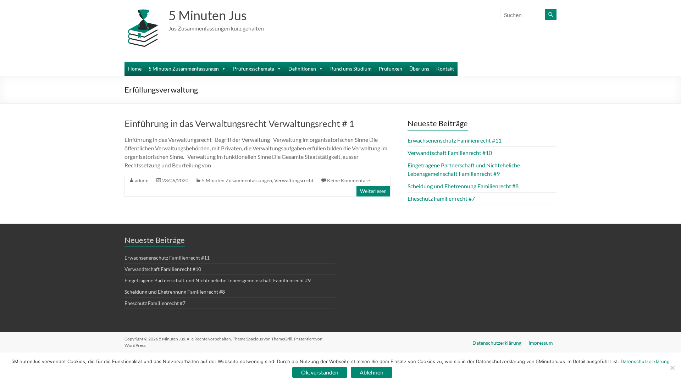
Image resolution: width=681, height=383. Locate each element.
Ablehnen (371, 372)
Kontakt (445, 69)
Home (135, 69)
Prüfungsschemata (253, 69)
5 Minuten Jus (207, 15)
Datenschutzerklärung (496, 343)
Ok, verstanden (319, 372)
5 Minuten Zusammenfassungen (184, 69)
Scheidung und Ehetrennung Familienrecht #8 (463, 186)
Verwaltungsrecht (294, 180)
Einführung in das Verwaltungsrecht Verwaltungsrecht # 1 (239, 123)
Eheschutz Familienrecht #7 (441, 198)
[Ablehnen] (672, 367)
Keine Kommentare (348, 180)
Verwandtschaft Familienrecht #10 (450, 152)
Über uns (419, 69)
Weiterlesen (373, 191)
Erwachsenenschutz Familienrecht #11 (455, 140)
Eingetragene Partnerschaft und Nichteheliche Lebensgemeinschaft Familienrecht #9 (217, 280)
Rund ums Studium (351, 69)
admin (142, 180)
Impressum (540, 343)
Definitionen (302, 69)
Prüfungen (390, 69)
